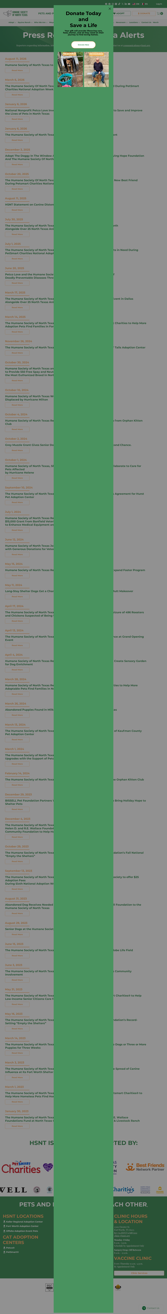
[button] (110, 9)
